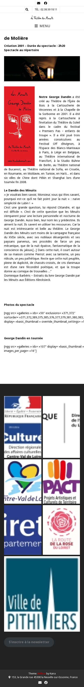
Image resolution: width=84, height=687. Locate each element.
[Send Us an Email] (38, 3)
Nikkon (42, 673)
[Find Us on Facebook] (45, 3)
